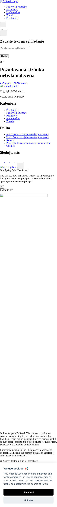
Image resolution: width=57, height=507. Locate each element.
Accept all (29, 492)
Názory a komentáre (16, 112)
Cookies (10, 145)
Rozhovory (12, 115)
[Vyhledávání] (3, 24)
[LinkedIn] (12, 161)
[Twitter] (7, 161)
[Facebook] (2, 161)
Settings (28, 500)
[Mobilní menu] (1, 29)
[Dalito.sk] (9, 1)
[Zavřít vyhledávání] (3, 33)
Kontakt (10, 140)
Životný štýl (12, 110)
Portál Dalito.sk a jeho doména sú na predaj (28, 143)
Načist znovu (20, 83)
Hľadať (4, 56)
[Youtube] (17, 161)
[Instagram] (22, 161)
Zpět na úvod (6, 83)
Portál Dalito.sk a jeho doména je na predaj (27, 134)
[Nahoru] (20, 166)
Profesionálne (13, 118)
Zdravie (10, 121)
